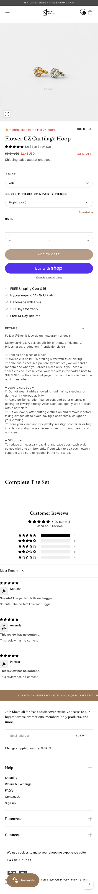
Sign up (10, 803)
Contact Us (12, 796)
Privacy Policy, (69, 879)
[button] (7, 12)
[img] (9, 583)
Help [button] (9, 767)
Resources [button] (13, 818)
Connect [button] (12, 834)
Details (11, 328)
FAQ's (9, 790)
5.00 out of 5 (61, 522)
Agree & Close (19, 860)
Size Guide (86, 212)
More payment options (49, 277)
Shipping (11, 159)
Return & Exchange (18, 784)
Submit (82, 735)
